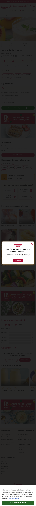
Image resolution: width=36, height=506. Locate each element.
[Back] (32, 244)
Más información (14, 498)
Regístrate (18, 260)
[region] (18, 495)
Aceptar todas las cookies (18, 502)
